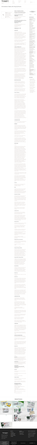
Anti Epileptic (33, 27)
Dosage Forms (21, 433)
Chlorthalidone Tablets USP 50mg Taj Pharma (19, 13)
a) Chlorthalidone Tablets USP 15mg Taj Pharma (19, 16)
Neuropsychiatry (31, 58)
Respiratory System (31, 67)
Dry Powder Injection (31, 45)
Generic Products (13, 434)
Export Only (6, 15)
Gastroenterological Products (32, 49)
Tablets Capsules (7, 16)
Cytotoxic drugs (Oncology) (31, 42)
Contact (13, 3)
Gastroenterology (31, 50)
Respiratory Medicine (31, 66)
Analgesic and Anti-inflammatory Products (31, 19)
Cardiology (9, 13)
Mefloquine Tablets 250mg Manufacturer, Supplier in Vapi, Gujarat (32, 80)
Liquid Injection (31, 56)
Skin (29, 68)
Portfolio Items (4, 442)
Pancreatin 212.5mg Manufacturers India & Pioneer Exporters (32, 85)
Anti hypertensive (10, 12)
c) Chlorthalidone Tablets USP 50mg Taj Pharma (19, 24)
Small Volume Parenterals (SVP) (31, 70)
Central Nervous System (31, 36)
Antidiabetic (30, 27)
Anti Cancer (31, 25)
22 (7, 17)
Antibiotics (30, 24)
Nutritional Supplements (31, 60)
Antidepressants (31, 26)
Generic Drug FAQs (13, 435)
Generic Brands (10, 15)
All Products (12, 432)
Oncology (30, 63)
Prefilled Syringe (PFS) (31, 65)
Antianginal (6, 13)
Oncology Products (13, 433)
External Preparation (31, 48)
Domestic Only (31, 43)
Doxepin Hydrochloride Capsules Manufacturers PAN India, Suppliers (32, 82)
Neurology (30, 57)
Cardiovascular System (31, 35)
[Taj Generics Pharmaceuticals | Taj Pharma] (5, 1)
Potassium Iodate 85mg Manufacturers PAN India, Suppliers (32, 88)
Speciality (12, 436)
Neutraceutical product (31, 59)
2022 (9, 17)
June (8, 17)
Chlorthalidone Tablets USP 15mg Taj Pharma (19, 11)
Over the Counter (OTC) (31, 64)
